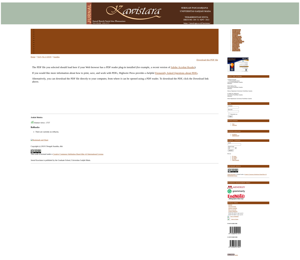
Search (37, 38)
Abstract (230, 204)
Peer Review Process (237, 40)
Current (37, 40)
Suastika (56, 57)
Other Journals (235, 160)
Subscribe (234, 125)
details (236, 255)
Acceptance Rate (236, 46)
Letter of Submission (237, 43)
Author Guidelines (236, 30)
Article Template (236, 31)
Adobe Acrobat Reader (183, 67)
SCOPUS (234, 134)
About (37, 32)
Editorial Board (235, 44)
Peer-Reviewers (235, 45)
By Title (234, 158)
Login (37, 34)
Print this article (232, 206)
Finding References (232, 211)
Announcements (39, 44)
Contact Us (38, 53)
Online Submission (236, 36)
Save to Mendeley (234, 216)
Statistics (37, 47)
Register (37, 36)
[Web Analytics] (230, 255)
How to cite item (232, 209)
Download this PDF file (207, 60)
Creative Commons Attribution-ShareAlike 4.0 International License (78, 154)
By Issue (234, 156)
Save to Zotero (234, 219)
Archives (37, 42)
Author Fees (235, 35)
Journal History (39, 51)
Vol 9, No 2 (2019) (44, 57)
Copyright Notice (236, 50)
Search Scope (231, 146)
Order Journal (235, 48)
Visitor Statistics (236, 49)
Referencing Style (236, 34)
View (233, 124)
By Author (234, 157)
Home (36, 30)
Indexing (37, 49)
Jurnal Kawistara (231, 174)
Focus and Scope (236, 32)
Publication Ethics (236, 39)
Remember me (234, 114)
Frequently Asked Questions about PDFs (176, 72)
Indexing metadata (232, 208)
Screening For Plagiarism (238, 41)
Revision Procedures (237, 37)
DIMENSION (235, 135)
